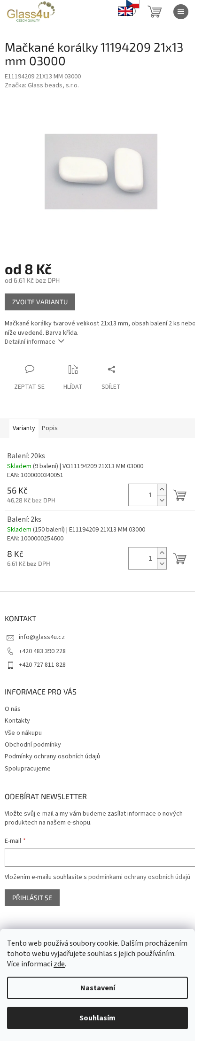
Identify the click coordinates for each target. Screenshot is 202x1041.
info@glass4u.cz (42, 637)
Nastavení (97, 988)
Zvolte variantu (40, 302)
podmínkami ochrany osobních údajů (139, 877)
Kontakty (17, 720)
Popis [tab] (50, 428)
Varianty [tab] (24, 428)
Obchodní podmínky (33, 744)
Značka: (42, 85)
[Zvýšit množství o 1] (161, 489)
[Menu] (180, 11)
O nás (13, 709)
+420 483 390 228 (42, 651)
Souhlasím (97, 1018)
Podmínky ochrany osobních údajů (52, 756)
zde (59, 964)
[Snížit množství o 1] (161, 500)
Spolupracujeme (28, 768)
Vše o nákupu (23, 733)
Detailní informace (30, 342)
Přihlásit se (32, 898)
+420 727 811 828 (42, 665)
